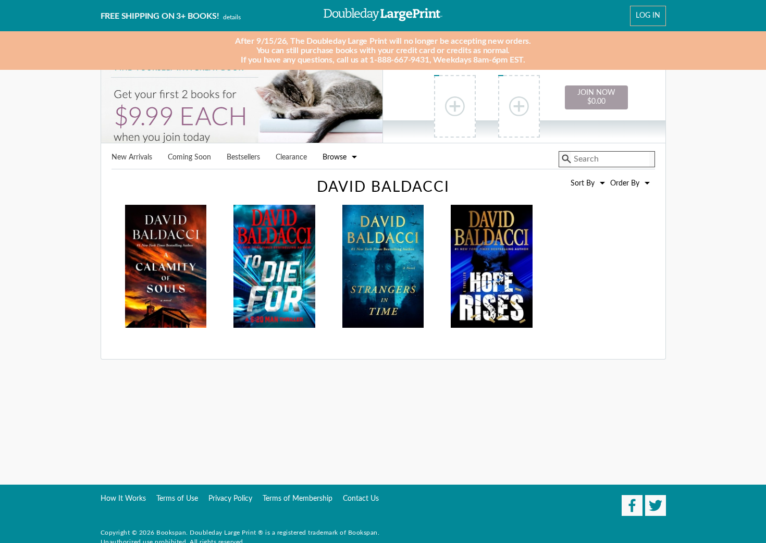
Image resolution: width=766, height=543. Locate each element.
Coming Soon (189, 157)
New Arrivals (132, 157)
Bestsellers (243, 157)
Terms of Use (177, 498)
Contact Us (361, 498)
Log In (648, 15)
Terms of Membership (297, 498)
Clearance (291, 157)
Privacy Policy (230, 498)
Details (232, 17)
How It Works (123, 498)
